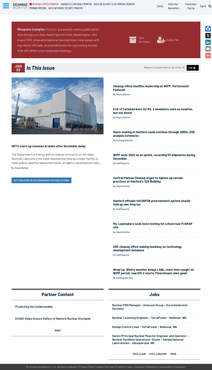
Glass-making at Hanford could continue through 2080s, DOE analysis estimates (154, 133)
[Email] (208, 49)
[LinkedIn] (208, 42)
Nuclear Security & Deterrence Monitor (114, 4)
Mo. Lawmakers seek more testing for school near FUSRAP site (152, 225)
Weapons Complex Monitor (45, 4)
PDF (191, 67)
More (58, 330)
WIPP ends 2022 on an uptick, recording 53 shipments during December (154, 156)
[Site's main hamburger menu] (6, 6)
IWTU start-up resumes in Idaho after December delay (48, 146)
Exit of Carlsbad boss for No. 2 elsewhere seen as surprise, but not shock (153, 111)
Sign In (203, 6)
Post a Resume (158, 353)
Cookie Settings (105, 366)
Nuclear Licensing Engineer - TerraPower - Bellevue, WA (149, 317)
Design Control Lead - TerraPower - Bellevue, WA (144, 327)
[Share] (208, 55)
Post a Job (139, 353)
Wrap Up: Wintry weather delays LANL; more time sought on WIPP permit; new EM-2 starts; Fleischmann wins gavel (153, 271)
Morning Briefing (38, 8)
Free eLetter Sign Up (191, 6)
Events (160, 6)
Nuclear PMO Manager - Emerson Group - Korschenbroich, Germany (150, 306)
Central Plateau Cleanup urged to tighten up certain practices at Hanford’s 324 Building (148, 179)
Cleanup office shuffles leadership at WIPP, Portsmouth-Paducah (151, 88)
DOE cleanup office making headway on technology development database (147, 248)
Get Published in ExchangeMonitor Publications (41, 180)
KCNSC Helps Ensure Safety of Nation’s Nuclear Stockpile (53, 318)
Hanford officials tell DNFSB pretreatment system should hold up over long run (151, 202)
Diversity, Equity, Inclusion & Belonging (136, 366)
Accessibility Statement (172, 366)
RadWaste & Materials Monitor (76, 4)
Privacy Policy (87, 366)
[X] (208, 35)
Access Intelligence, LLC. (43, 366)
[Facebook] (208, 29)
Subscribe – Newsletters (173, 6)
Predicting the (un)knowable (34, 306)
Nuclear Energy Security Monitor (65, 8)
